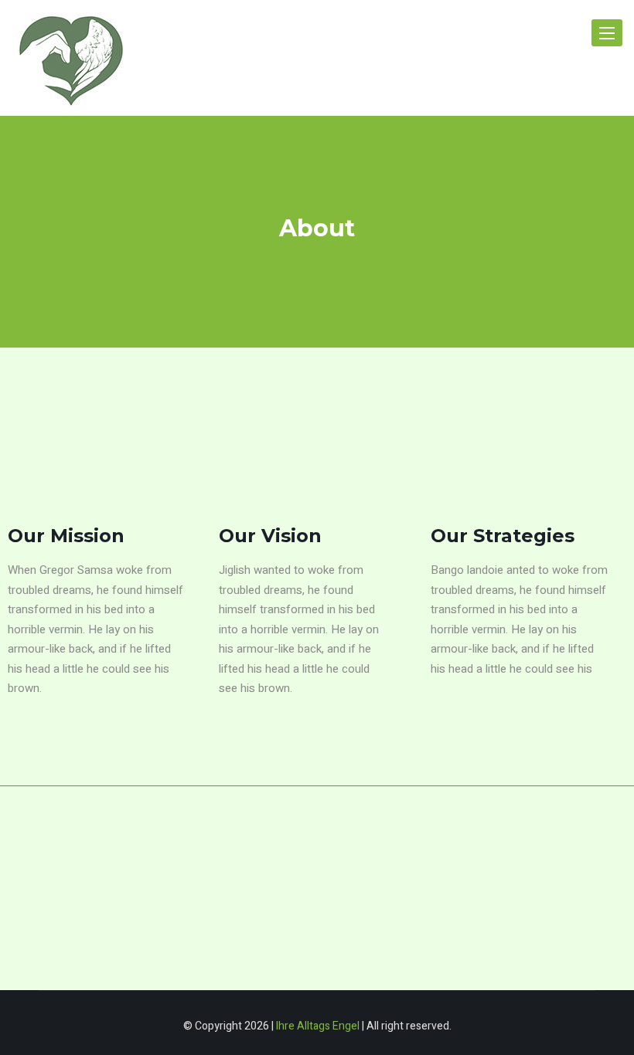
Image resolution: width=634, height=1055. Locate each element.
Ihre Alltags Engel (318, 1026)
